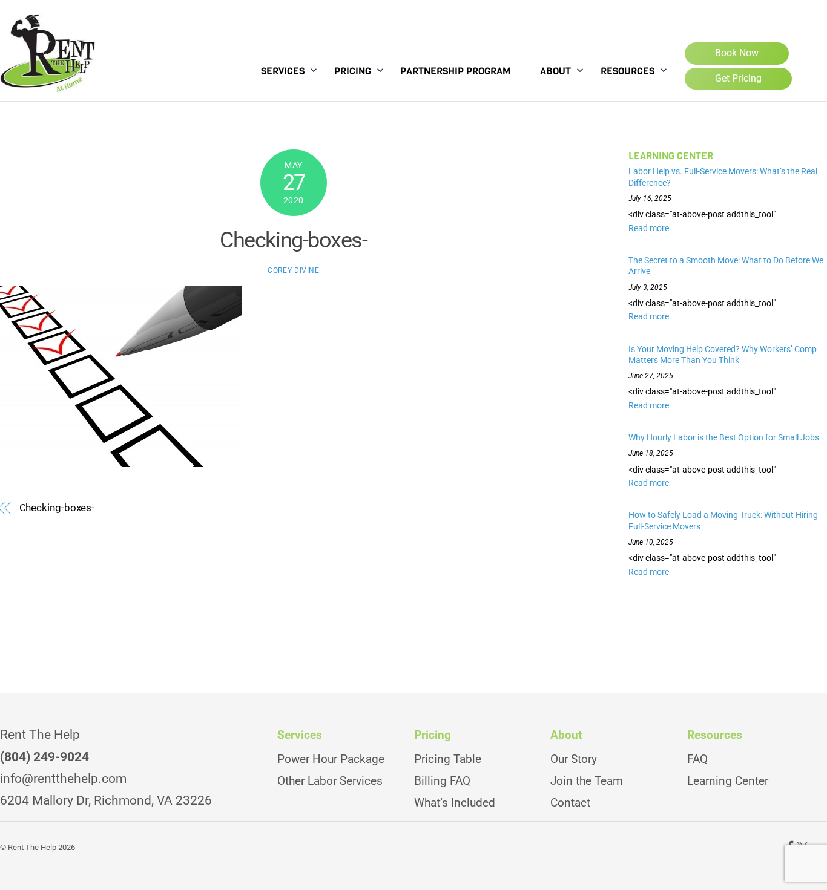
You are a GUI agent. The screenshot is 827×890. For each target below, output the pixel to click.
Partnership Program (455, 71)
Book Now (737, 53)
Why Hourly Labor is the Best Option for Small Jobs (724, 437)
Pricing (352, 71)
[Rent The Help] (47, 81)
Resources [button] (714, 735)
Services (283, 71)
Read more (648, 228)
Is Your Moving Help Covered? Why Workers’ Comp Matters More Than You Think (722, 354)
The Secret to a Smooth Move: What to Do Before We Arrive (725, 265)
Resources (627, 71)
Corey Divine (293, 270)
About (555, 71)
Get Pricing (738, 78)
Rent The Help (32, 847)
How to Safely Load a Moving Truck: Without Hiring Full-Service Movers (723, 520)
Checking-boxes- (293, 240)
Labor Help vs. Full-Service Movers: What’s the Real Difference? (722, 177)
